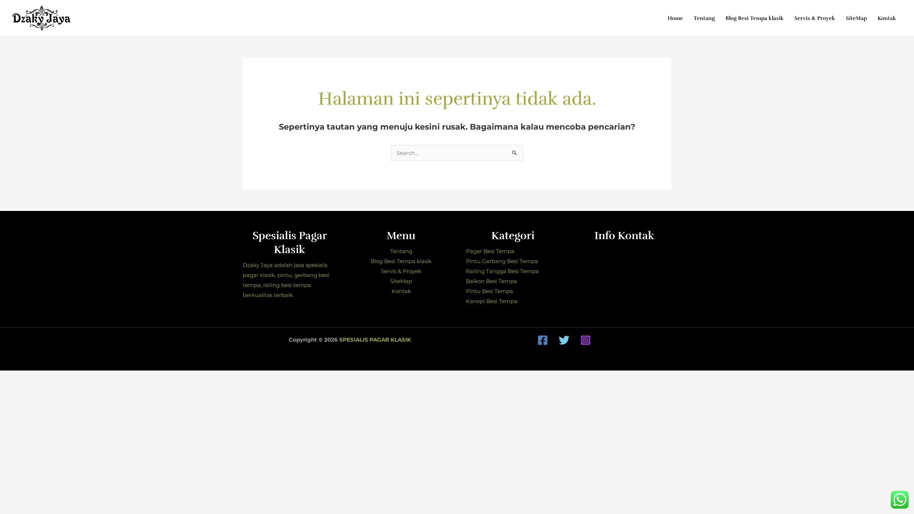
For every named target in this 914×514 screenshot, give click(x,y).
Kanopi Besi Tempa (491, 301)
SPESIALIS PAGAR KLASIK (375, 339)
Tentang (401, 251)
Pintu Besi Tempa (489, 291)
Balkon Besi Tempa (491, 281)
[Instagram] (585, 340)
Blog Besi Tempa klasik (401, 261)
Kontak (401, 291)
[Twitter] (564, 340)
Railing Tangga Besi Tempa (502, 271)
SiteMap (401, 281)
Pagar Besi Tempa (490, 251)
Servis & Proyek (401, 271)
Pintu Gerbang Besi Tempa (502, 261)
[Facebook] (542, 340)
